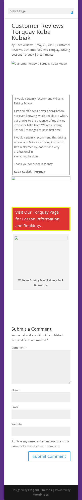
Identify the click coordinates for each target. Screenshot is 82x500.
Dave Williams (24, 45)
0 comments (45, 54)
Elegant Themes (40, 490)
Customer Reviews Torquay (41, 50)
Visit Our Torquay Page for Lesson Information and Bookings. (37, 218)
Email (15, 407)
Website (17, 424)
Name (16, 390)
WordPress (41, 494)
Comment (19, 348)
